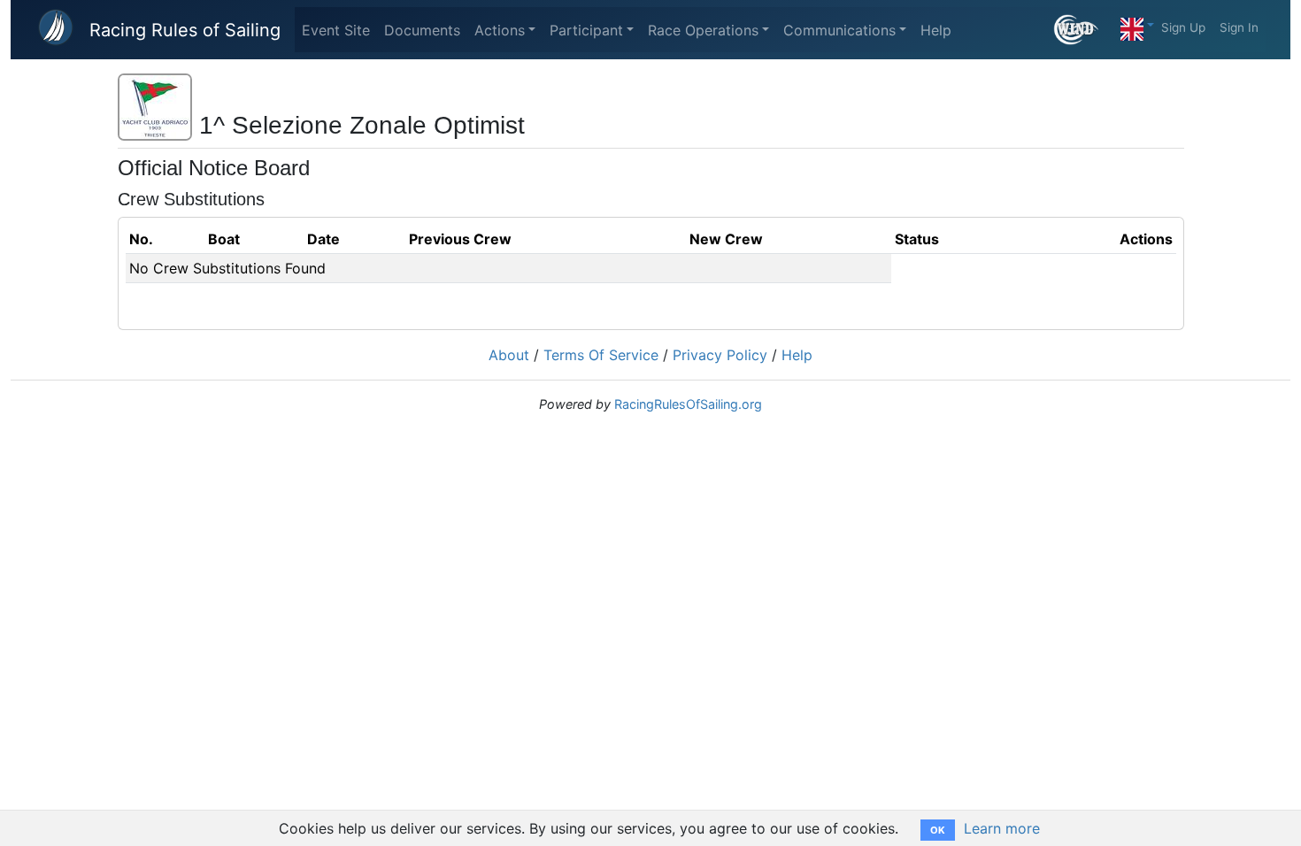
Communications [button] (839, 30)
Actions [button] (499, 30)
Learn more (1002, 828)
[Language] (1137, 25)
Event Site (336, 30)
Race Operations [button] (703, 30)
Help (935, 30)
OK (937, 830)
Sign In (1239, 27)
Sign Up (1183, 27)
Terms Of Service (600, 355)
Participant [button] (586, 30)
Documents (422, 30)
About (509, 355)
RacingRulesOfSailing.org (688, 403)
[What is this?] (1083, 29)
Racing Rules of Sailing (185, 30)
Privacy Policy (720, 355)
